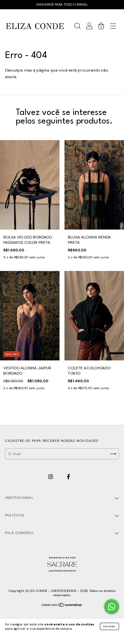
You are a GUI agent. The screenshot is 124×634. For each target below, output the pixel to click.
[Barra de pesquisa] (77, 27)
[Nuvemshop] (62, 605)
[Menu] (113, 27)
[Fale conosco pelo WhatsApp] (111, 606)
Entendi (109, 626)
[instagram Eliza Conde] (51, 477)
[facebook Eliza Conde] (68, 477)
